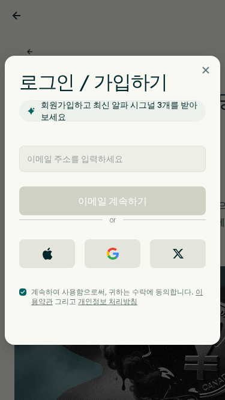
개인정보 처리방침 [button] (107, 301)
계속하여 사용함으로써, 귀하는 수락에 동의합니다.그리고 (117, 296)
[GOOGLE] (112, 253)
